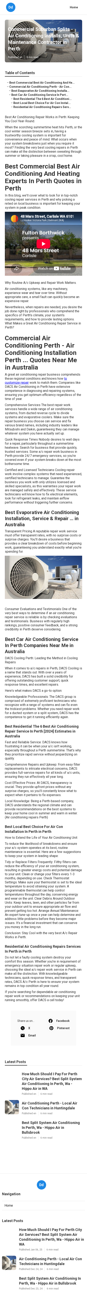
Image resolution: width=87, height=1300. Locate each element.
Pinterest (63, 1028)
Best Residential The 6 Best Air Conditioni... (42, 98)
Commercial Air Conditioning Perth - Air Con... (40, 86)
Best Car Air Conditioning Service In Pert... (39, 94)
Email (32, 1035)
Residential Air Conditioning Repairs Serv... (42, 107)
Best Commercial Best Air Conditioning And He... (42, 82)
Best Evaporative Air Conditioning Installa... (40, 90)
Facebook (63, 1020)
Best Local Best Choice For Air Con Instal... (42, 103)
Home (74, 7)
